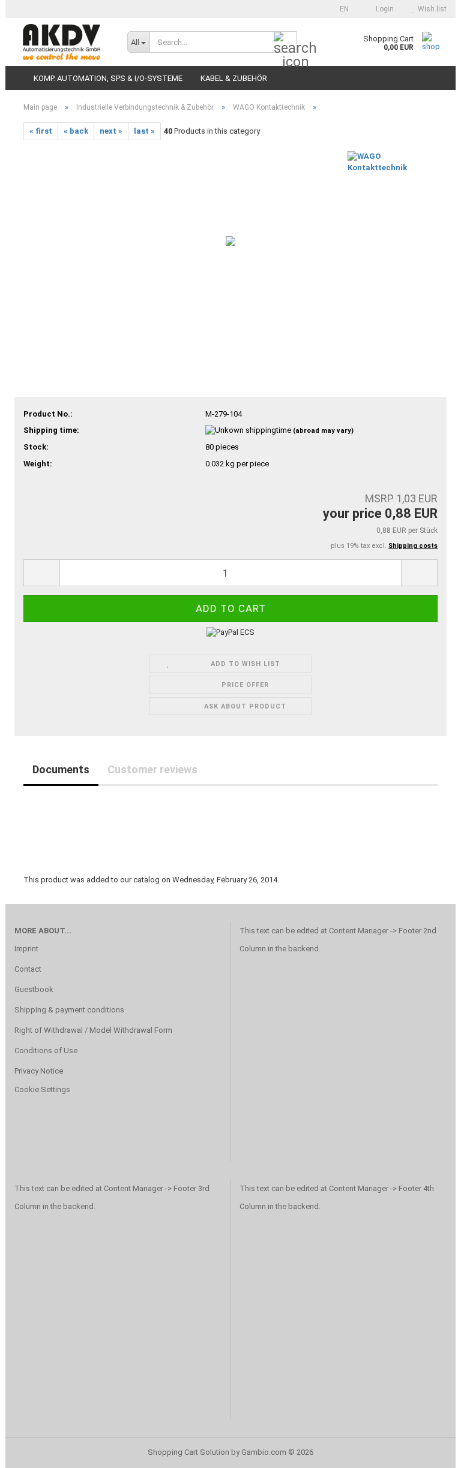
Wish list (430, 9)
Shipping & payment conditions (69, 1009)
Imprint (26, 948)
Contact (27, 968)
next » (111, 130)
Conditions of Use (45, 1050)
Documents (60, 769)
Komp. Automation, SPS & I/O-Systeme (108, 78)
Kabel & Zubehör (233, 78)
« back (76, 130)
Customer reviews (152, 769)
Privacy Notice (38, 1070)
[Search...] (285, 42)
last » (144, 130)
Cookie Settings (42, 1089)
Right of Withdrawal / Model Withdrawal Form (93, 1030)
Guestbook (33, 989)
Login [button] (383, 9)
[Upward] (428, 1450)
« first (40, 130)
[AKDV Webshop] (61, 42)
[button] (341, 9)
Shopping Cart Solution (188, 1452)
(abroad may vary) (323, 431)
